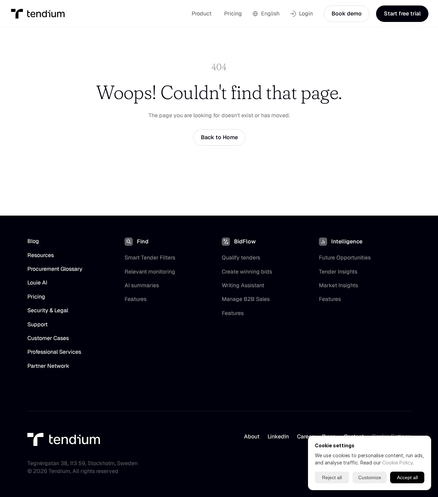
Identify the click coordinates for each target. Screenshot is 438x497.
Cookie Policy (397, 462)
